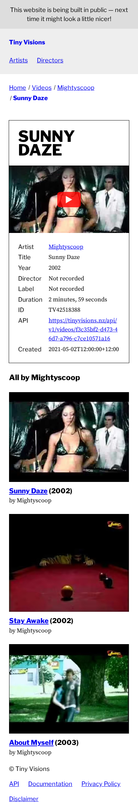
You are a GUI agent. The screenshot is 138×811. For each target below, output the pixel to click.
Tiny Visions (27, 42)
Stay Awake (29, 620)
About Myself (31, 742)
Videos (42, 87)
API (14, 783)
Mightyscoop (75, 87)
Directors (50, 60)
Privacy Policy (101, 783)
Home (17, 87)
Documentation (50, 783)
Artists (18, 60)
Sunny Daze (30, 97)
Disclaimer (24, 798)
